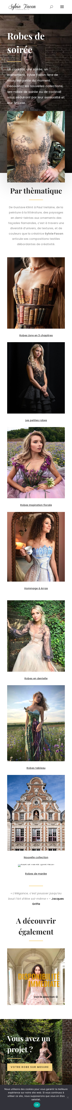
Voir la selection (44, 997)
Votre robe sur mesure (30, 1067)
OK (37, 1104)
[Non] (67, 1097)
